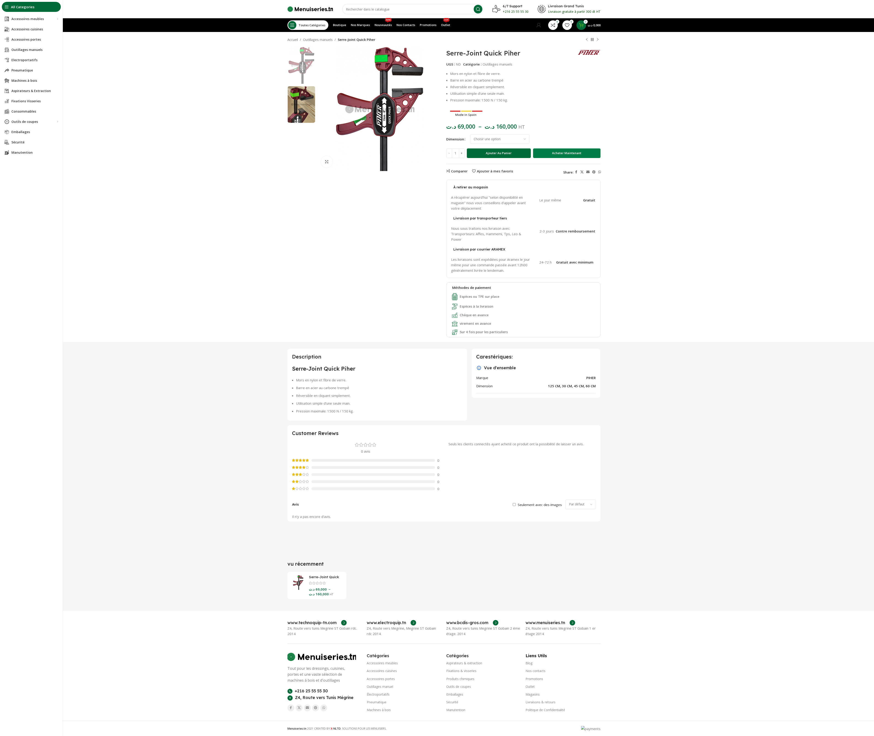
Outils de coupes (458, 686)
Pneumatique (376, 702)
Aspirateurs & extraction (464, 663)
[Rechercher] (478, 9)
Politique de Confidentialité (545, 710)
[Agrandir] (326, 161)
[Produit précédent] (587, 39)
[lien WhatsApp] (599, 172)
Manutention (455, 710)
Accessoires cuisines (382, 671)
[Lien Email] (588, 172)
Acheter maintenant (566, 153)
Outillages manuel (380, 686)
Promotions (534, 679)
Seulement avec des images (540, 504)
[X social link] (582, 172)
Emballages (454, 694)
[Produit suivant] (597, 39)
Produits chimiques (460, 679)
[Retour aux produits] (592, 39)
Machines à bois (379, 710)
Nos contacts (535, 671)
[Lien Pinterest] (594, 172)
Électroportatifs (378, 694)
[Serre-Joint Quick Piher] (298, 582)
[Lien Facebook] (576, 172)
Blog (529, 663)
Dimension (455, 139)
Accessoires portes (381, 679)
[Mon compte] (539, 25)
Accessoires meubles (382, 663)
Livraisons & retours (540, 702)
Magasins (533, 694)
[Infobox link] (317, 622)
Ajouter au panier (499, 153)
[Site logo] (310, 8)
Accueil (292, 39)
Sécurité (452, 702)
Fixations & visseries (461, 671)
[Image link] (321, 656)
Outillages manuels (318, 39)
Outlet (530, 686)
